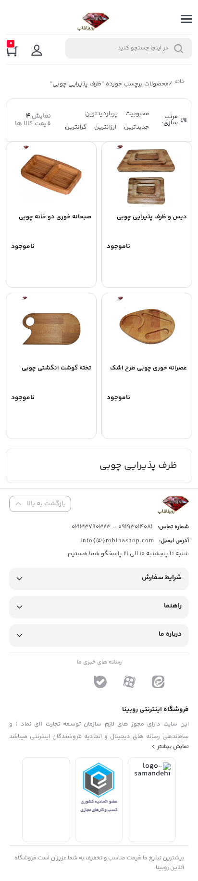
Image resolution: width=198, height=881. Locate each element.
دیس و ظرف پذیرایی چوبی (152, 217)
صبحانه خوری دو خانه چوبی (55, 217)
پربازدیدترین (101, 114)
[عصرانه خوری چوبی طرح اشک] (146, 327)
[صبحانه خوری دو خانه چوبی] (51, 175)
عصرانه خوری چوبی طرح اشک (148, 368)
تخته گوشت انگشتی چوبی (56, 368)
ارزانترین (105, 127)
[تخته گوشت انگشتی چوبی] (51, 327)
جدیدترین (136, 127)
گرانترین (76, 127)
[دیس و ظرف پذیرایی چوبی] (146, 175)
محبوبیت (137, 114)
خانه (180, 82)
